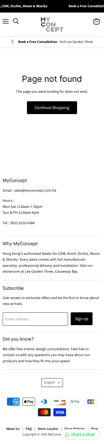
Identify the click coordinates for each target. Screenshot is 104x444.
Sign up (81, 319)
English (49, 382)
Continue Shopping (52, 108)
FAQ (29, 428)
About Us (13, 428)
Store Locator (48, 428)
